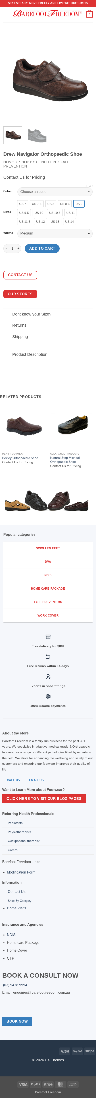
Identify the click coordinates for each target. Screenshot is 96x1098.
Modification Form (21, 872)
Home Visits (17, 908)
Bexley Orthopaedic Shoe (20, 458)
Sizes (7, 212)
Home (8, 162)
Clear (89, 186)
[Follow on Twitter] (17, 1050)
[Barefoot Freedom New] (47, 14)
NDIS (11, 935)
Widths (8, 233)
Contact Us (16, 892)
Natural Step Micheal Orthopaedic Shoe (65, 459)
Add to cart (42, 248)
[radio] (22, 203)
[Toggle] (7, 314)
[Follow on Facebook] (3, 1050)
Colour (8, 191)
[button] (6, 14)
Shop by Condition (37, 162)
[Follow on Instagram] (10, 1050)
